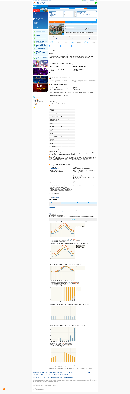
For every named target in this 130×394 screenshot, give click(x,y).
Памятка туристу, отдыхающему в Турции (41, 58)
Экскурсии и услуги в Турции (38, 24)
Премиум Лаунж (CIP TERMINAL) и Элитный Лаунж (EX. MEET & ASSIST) (41, 45)
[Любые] (74, 11)
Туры (52, 6)
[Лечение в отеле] (74, 14)
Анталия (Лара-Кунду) (53, 14)
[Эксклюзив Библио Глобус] (75, 14)
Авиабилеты (77, 6)
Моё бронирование (49, 0)
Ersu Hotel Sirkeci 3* (80, 15)
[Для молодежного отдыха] (75, 15)
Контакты (35, 13)
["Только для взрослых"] (74, 15)
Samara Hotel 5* (80, 13)
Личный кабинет (85, 0)
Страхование (35, 23)
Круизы (68, 6)
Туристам (95, 0)
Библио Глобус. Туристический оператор (39, 3)
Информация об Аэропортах (38, 19)
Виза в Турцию (36, 22)
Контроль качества (43, 0)
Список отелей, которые (41, 38)
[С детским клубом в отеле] (75, 13)
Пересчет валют (44, 7)
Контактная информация (36, 0)
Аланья (51, 13)
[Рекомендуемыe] (75, 12)
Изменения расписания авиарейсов (40, 35)
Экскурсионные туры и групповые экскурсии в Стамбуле (41, 42)
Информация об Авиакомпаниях (38, 18)
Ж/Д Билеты (85, 6)
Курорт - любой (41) (52, 12)
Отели (60, 6)
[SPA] (74, 13)
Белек (51, 16)
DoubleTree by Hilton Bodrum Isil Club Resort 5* (84, 14)
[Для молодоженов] (75, 16)
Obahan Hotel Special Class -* (81, 12)
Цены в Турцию (36, 14)
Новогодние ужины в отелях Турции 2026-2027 (40, 48)
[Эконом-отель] (74, 16)
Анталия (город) (52, 15)
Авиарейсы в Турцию (37, 17)
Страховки (93, 6)
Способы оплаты (44, 8)
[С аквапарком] (74, 12)
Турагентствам (91, 0)
